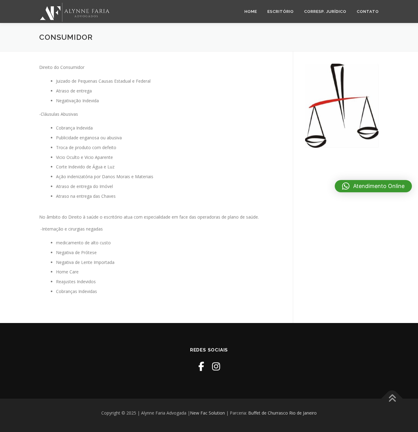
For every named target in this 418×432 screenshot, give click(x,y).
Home (250, 11)
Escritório (280, 11)
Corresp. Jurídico (325, 11)
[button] (373, 186)
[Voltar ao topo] (392, 399)
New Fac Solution (207, 413)
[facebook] (201, 366)
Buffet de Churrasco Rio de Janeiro (282, 413)
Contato (368, 11)
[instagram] (216, 366)
